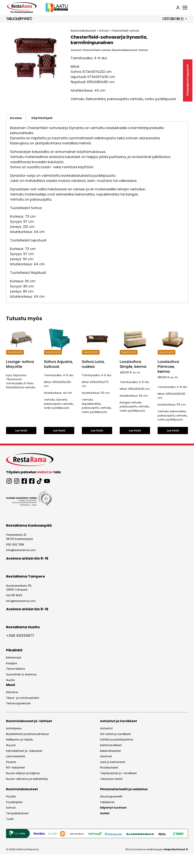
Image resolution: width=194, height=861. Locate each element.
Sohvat (104, 31)
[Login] (178, 7)
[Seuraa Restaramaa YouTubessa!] (47, 481)
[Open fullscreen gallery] (60, 83)
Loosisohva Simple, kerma (133, 364)
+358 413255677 (20, 635)
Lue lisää (21, 430)
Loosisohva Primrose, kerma (168, 366)
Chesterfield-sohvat (125, 31)
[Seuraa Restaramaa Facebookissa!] (24, 481)
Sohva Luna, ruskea (93, 364)
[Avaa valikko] (185, 8)
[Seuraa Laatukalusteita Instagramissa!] (17, 481)
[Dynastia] (35, 58)
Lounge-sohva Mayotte (20, 364)
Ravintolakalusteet (83, 31)
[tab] (35, 83)
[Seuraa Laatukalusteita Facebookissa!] (32, 481)
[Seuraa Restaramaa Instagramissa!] (9, 481)
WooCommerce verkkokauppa (156, 849)
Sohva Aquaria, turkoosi (58, 364)
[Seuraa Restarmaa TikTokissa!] (39, 481)
